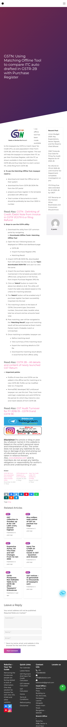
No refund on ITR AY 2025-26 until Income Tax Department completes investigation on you (54, 173)
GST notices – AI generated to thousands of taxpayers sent (33, 580)
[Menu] (64, 3)
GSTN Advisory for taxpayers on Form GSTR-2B (22, 475)
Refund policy (25, 702)
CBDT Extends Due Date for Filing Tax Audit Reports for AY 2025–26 (54, 156)
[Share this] (11, 494)
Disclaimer (24, 706)
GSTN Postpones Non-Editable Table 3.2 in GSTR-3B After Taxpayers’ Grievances (13, 583)
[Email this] (6, 494)
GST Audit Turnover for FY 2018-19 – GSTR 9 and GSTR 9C (22, 411)
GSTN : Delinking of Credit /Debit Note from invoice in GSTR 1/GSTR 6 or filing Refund (22, 216)
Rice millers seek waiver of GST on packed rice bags (32, 521)
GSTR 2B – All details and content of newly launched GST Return (22, 365)
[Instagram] (10, 710)
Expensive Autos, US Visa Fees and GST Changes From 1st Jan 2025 (12, 552)
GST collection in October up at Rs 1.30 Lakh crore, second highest (12, 523)
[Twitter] (10, 706)
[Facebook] (6, 706)
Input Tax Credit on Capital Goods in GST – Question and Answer (33, 551)
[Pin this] (26, 494)
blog (9, 502)
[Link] (3, 3)
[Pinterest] (6, 710)
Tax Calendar (25, 668)
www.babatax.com (18, 458)
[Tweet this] (16, 494)
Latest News (25, 671)
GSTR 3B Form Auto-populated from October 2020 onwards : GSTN (9, 477)
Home (22, 694)
